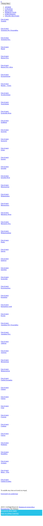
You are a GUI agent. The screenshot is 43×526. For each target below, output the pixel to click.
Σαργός (3, 251)
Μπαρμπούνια (5, 371)
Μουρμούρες (5, 205)
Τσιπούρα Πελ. (5, 39)
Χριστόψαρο (5, 104)
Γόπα (2, 408)
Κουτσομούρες (5, 288)
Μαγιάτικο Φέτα (6, 214)
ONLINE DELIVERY (12, 16)
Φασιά (3, 49)
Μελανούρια (5, 362)
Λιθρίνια (3, 343)
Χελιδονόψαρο (5, 95)
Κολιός (3, 316)
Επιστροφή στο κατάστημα (9, 494)
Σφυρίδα (3, 168)
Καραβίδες (4, 454)
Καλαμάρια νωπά (6, 306)
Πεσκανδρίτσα (5, 76)
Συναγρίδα (4, 279)
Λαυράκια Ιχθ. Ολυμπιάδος (9, 325)
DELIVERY (9, 10)
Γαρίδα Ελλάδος (6, 481)
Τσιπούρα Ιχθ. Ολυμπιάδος (9, 30)
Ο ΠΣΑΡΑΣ (9, 9)
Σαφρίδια (4, 270)
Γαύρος (3, 398)
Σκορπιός (4, 131)
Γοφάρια (3, 426)
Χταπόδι (3, 21)
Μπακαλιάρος (5, 196)
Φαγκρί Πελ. (5, 58)
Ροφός (3, 242)
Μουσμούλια (5, 187)
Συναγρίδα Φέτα (6, 113)
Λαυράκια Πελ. (6, 334)
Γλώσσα (3, 417)
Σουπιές (3, 159)
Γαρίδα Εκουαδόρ (6, 380)
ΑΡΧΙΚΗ (8, 7)
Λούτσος (3, 352)
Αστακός (3, 463)
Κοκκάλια (4, 297)
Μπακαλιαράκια (6, 233)
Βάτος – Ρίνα (5, 472)
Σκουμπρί (4, 141)
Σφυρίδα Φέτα (5, 177)
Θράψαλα (4, 444)
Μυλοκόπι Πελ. (6, 223)
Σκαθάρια (4, 122)
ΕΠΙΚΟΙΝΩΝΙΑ (10, 14)
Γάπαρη (3, 389)
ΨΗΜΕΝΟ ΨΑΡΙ (10, 12)
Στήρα (3, 150)
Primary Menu (6, 3)
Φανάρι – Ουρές (6, 85)
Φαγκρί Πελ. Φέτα (7, 67)
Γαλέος (3, 435)
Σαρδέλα (3, 260)
